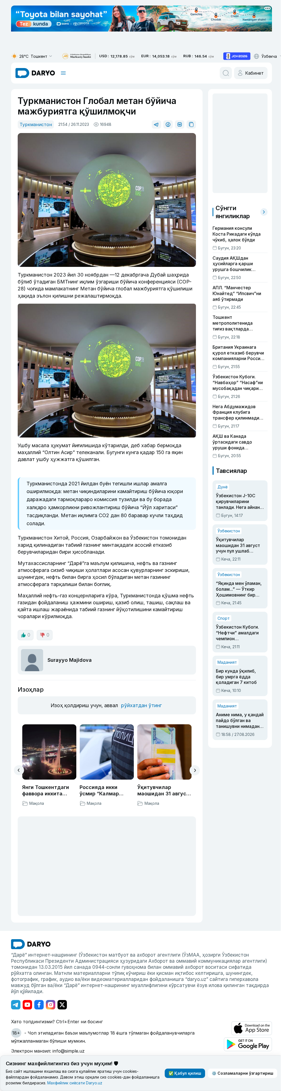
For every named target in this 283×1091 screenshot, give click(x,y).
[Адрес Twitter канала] (62, 1004)
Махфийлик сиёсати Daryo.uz (74, 1082)
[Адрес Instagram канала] (50, 1004)
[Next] (195, 770)
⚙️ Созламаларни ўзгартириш (242, 1073)
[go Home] (31, 944)
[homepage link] (35, 73)
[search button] (226, 73)
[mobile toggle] (63, 73)
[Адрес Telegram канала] (15, 1004)
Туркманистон (36, 124)
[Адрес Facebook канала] (39, 1004)
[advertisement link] (236, 56)
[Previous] (19, 770)
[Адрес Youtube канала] (27, 1004)
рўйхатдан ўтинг (141, 705)
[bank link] (76, 56)
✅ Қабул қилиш (185, 1073)
